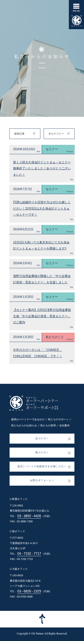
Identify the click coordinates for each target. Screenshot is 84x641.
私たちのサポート (58, 419)
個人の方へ (42, 452)
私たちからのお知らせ (24, 425)
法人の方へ (42, 438)
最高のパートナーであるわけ (28, 419)
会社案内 (64, 425)
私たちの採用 (48, 425)
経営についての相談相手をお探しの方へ (42, 466)
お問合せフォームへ (42, 480)
